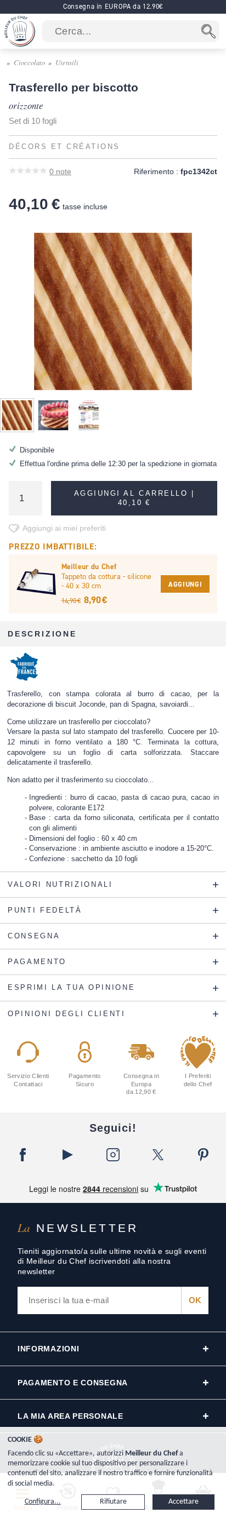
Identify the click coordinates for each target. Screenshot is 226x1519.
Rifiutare (113, 1502)
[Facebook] (22, 1154)
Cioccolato (29, 62)
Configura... (43, 1502)
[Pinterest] (203, 1154)
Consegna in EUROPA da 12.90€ (113, 6)
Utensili (66, 62)
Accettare (183, 1502)
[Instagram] (113, 1154)
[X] (157, 1154)
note (60, 171)
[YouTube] (67, 1154)
